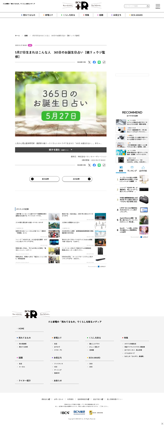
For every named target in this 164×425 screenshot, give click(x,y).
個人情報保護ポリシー (115, 399)
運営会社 (45, 399)
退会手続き (97, 399)
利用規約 (70, 399)
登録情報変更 (82, 399)
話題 (26, 35)
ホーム (17, 35)
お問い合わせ (58, 399)
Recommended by (93, 266)
